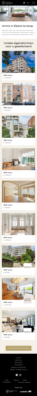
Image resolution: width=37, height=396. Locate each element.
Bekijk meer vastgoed (18, 348)
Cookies (25, 380)
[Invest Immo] (11, 391)
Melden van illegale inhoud (18, 369)
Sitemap (16, 380)
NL (28, 2)
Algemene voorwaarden (18, 367)
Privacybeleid (19, 365)
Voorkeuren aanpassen (24, 382)
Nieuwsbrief (18, 362)
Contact (18, 358)
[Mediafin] (25, 391)
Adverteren (18, 360)
